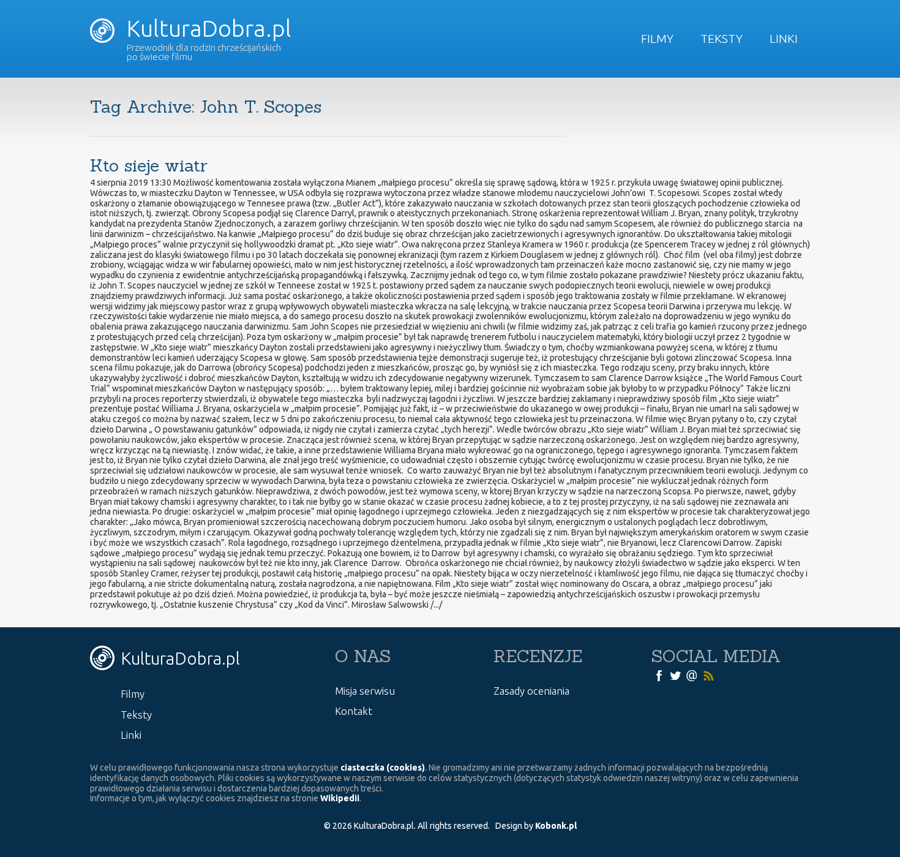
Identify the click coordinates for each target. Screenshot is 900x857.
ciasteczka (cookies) (382, 767)
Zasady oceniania (531, 691)
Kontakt (353, 711)
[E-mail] (691, 675)
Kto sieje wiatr (149, 165)
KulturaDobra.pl (206, 28)
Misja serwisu (365, 691)
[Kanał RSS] (708, 675)
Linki (784, 38)
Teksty (721, 38)
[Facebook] (658, 675)
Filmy (657, 38)
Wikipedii (339, 798)
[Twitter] (675, 675)
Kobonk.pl (556, 826)
